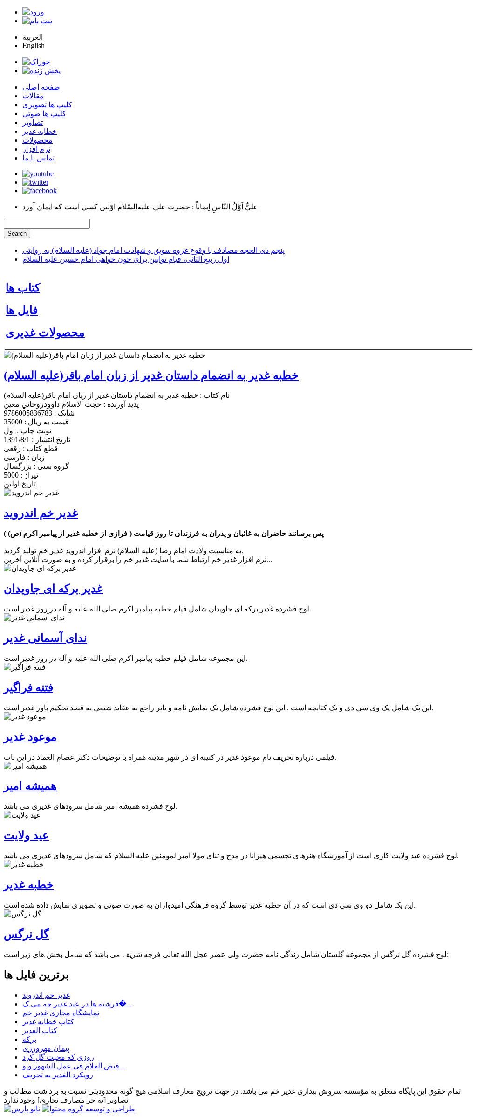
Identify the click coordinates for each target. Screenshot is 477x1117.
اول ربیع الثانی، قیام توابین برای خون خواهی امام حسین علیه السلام (125, 259)
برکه (29, 1039)
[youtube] (38, 174)
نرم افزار (36, 149)
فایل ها (22, 310)
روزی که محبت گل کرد (58, 1057)
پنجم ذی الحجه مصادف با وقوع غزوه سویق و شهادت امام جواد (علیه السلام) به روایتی (153, 250)
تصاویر (32, 122)
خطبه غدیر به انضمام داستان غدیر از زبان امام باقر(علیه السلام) (151, 375)
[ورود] (33, 12)
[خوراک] (36, 62)
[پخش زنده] (41, 71)
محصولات (37, 140)
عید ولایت (26, 835)
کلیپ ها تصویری (47, 105)
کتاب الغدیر (39, 1030)
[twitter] (35, 182)
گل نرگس (26, 934)
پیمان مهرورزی (45, 1048)
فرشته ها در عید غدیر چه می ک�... (77, 1004)
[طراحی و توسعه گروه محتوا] (88, 1109)
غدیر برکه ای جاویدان (53, 589)
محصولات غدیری (45, 332)
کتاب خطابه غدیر (48, 1022)
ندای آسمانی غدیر (45, 638)
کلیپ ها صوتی (44, 114)
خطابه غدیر (39, 131)
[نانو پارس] (22, 1109)
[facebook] (39, 190)
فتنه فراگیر (28, 687)
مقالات (33, 96)
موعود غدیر (30, 737)
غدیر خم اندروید (41, 513)
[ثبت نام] (37, 21)
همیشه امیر (30, 786)
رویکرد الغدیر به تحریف (57, 1075)
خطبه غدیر (29, 885)
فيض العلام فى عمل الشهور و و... (73, 1066)
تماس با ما (38, 158)
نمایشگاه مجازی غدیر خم (60, 1013)
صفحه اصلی (41, 87)
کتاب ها (23, 288)
